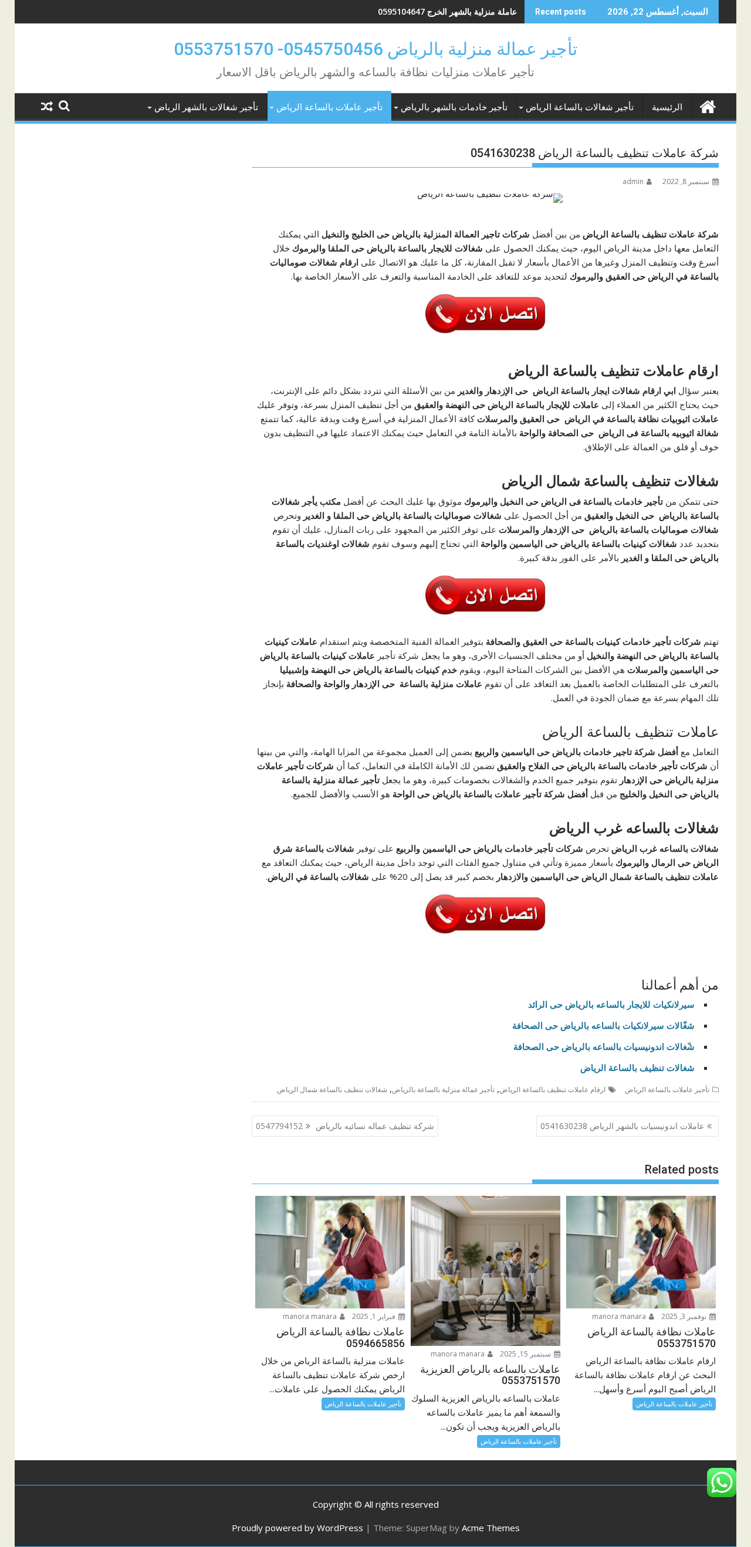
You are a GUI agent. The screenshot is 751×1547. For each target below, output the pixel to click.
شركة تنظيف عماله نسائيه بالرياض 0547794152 (345, 1125)
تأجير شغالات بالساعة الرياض (580, 107)
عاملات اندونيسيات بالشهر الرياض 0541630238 (622, 1125)
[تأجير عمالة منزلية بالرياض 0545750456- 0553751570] (707, 105)
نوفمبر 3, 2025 (684, 1316)
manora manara (620, 1316)
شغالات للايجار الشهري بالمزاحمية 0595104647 (434, 11)
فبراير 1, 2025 (374, 1316)
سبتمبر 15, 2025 (526, 1354)
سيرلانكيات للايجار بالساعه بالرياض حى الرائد (611, 1004)
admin (633, 181)
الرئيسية (667, 107)
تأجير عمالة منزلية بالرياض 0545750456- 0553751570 (375, 49)
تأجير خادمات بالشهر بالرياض (454, 107)
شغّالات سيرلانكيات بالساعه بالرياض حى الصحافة (603, 1025)
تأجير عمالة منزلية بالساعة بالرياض (443, 1089)
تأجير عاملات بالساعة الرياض (329, 107)
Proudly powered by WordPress (297, 1528)
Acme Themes (491, 1528)
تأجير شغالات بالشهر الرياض (206, 107)
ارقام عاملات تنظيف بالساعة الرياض (552, 1089)
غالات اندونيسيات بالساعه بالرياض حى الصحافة (600, 1046)
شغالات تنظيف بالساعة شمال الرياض (332, 1089)
